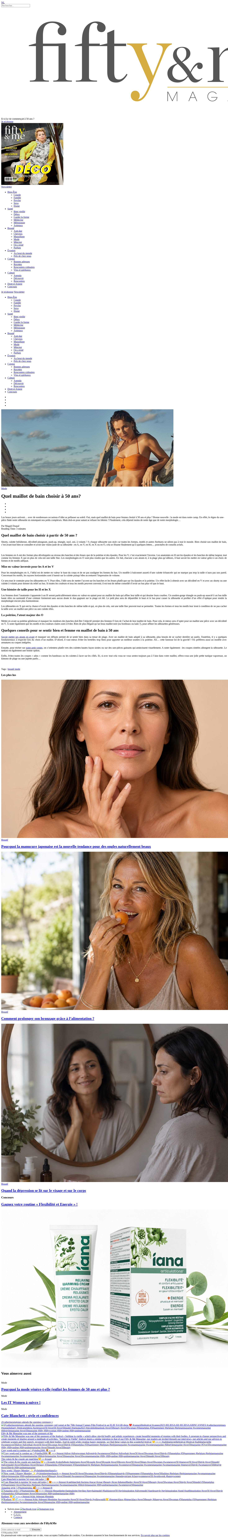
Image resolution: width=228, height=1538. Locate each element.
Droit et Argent (14, 284)
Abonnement (20, 1511)
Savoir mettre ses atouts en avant (17, 637)
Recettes (18, 264)
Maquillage (19, 236)
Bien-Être (12, 192)
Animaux (18, 225)
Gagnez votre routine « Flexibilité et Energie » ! (39, 1204)
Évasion (11, 250)
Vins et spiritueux (22, 270)
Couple (17, 195)
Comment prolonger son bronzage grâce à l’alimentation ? (47, 1018)
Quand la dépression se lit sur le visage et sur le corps (43, 1191)
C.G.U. (17, 1514)
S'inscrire (36, 1529)
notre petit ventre (34, 647)
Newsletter (6, 186)
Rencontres (19, 281)
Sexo (16, 203)
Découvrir (19, 278)
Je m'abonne (7, 121)
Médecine (18, 220)
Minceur (18, 242)
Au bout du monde (23, 253)
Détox (17, 214)
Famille (17, 197)
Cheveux (18, 233)
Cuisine (11, 259)
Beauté (10, 228)
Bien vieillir (19, 211)
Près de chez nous (22, 256)
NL (3, 2)
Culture (11, 272)
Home (17, 206)
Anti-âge (18, 231)
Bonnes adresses (22, 261)
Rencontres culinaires (24, 267)
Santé (10, 208)
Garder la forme (21, 217)
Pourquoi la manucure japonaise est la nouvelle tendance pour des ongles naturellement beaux (76, 846)
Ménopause (19, 222)
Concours (12, 286)
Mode (16, 239)
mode (17, 669)
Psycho (17, 200)
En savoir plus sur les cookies (155, 1535)
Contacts (18, 1517)
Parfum (17, 247)
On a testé (18, 245)
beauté (11, 669)
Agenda (17, 275)
